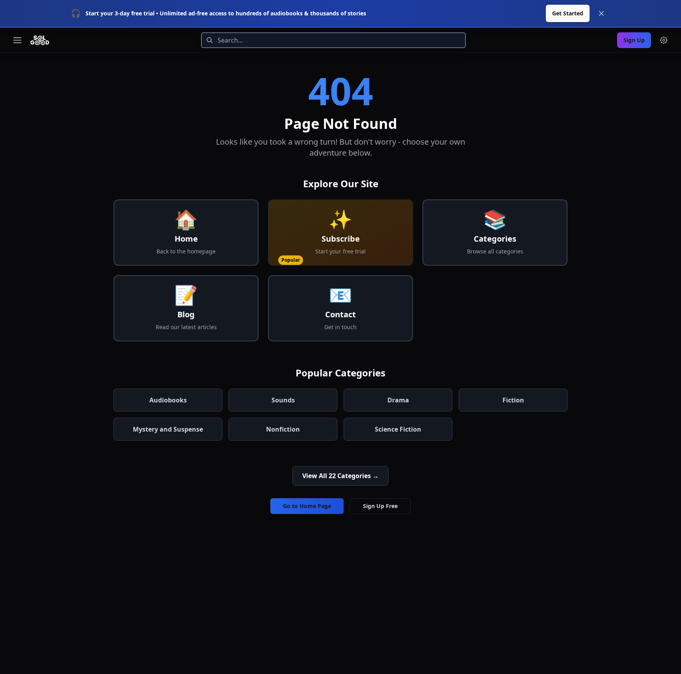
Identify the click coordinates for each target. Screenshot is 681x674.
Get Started (567, 13)
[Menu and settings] (664, 40)
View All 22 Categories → (340, 475)
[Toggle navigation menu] (17, 40)
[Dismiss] (601, 13)
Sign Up (634, 40)
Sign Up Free (380, 506)
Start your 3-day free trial (120, 13)
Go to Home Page (307, 506)
